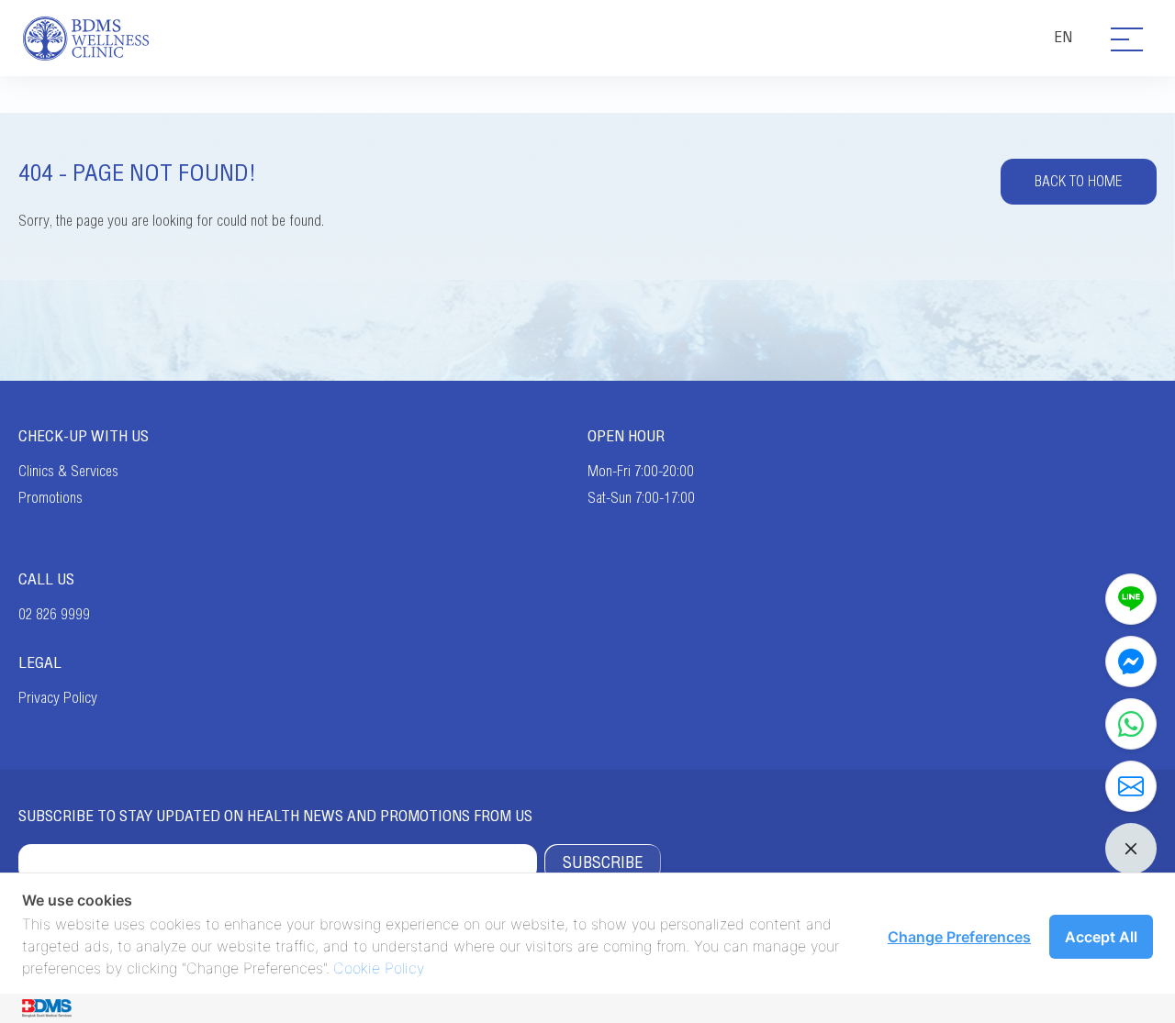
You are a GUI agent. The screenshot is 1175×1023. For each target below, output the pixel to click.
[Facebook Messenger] (1131, 661)
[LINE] (1131, 599)
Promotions (50, 498)
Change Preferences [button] (959, 937)
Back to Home (1079, 182)
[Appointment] (1131, 786)
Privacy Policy (57, 698)
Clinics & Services (68, 472)
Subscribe (603, 862)
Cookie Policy (378, 968)
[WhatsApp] (1131, 724)
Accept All (1101, 937)
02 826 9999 (54, 615)
